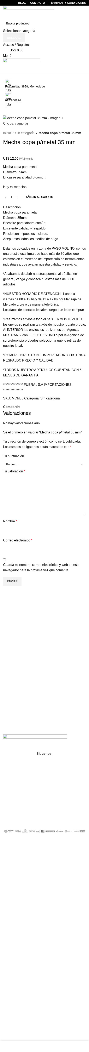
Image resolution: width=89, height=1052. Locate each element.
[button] (23, 637)
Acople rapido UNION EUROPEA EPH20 (23, 618)
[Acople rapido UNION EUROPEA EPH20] (12, 610)
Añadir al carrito (39, 197)
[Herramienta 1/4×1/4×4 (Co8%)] (12, 678)
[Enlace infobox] (44, 417)
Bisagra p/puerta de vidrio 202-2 (65, 618)
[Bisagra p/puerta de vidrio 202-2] (54, 610)
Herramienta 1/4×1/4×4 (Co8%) (22, 686)
